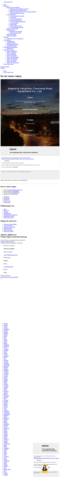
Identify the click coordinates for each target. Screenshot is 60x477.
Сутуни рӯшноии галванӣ (17, 16)
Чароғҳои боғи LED (15, 33)
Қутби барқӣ (13, 24)
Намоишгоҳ (10, 48)
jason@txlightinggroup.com (15, 190)
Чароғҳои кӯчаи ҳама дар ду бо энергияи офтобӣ (23, 11)
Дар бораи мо (7, 40)
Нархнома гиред (5, 66)
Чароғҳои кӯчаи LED (12, 28)
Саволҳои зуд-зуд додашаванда (15, 38)
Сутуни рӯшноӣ (11, 14)
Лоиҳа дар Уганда (11, 61)
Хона (5, 4)
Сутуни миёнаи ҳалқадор (17, 27)
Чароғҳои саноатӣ (11, 35)
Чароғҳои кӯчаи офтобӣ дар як (18, 10)
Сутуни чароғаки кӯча (16, 18)
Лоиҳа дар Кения (11, 52)
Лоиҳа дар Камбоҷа (12, 51)
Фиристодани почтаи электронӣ (9, 277)
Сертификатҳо (11, 41)
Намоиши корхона (12, 45)
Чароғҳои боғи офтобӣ (16, 31)
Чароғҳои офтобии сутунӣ (17, 13)
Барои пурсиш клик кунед (8, 241)
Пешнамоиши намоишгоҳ (11, 47)
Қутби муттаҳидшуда (15, 20)
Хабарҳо (6, 37)
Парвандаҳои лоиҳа (9, 50)
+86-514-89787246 (14, 192)
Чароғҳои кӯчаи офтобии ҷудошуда (19, 9)
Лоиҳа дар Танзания (12, 58)
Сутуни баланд (14, 23)
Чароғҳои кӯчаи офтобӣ (13, 7)
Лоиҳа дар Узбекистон (13, 62)
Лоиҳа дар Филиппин (13, 57)
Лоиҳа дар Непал (11, 54)
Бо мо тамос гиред (9, 64)
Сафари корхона (11, 42)
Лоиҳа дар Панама (12, 55)
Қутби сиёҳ (13, 17)
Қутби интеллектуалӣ (16, 25)
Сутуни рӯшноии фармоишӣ (17, 21)
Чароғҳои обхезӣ (11, 34)
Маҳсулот (6, 6)
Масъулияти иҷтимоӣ (12, 44)
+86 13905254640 (14, 191)
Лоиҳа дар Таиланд (12, 59)
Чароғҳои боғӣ (11, 30)
